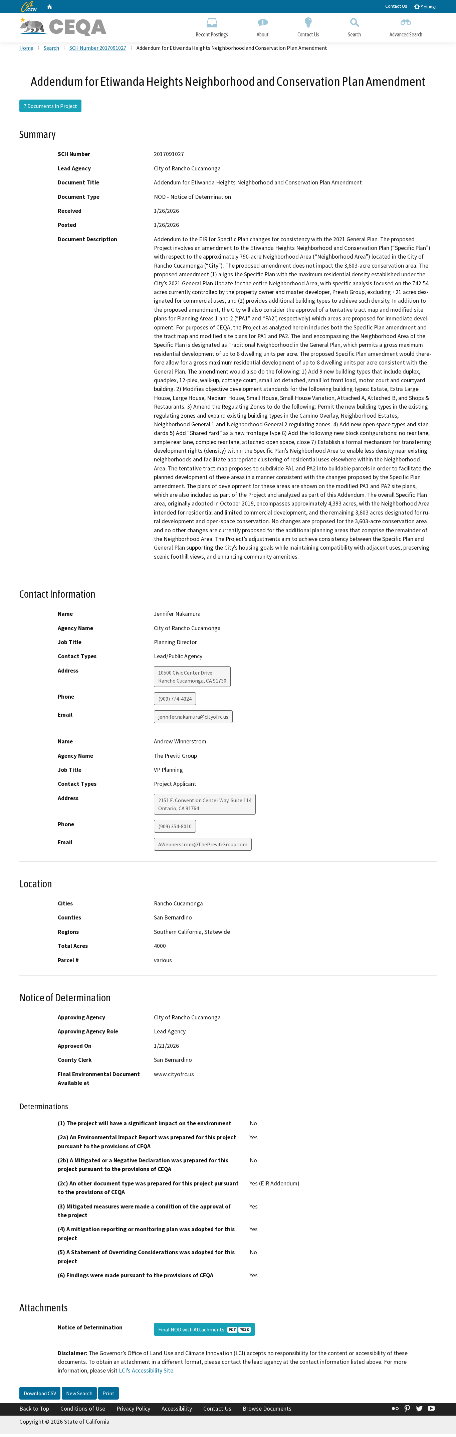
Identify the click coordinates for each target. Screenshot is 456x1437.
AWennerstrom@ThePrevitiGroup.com (202, 844)
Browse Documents (267, 1408)
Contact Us (396, 6)
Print (108, 1393)
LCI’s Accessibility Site (146, 1370)
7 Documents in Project (50, 106)
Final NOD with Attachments (203, 1329)
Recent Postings (212, 34)
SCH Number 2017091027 (97, 47)
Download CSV (40, 1393)
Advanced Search (406, 34)
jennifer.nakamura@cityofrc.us (193, 716)
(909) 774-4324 (175, 698)
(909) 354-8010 (175, 826)
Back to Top (34, 1408)
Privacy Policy (133, 1408)
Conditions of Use (82, 1408)
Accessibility (177, 1408)
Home (26, 47)
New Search (79, 1393)
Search (354, 34)
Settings (428, 7)
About (263, 34)
